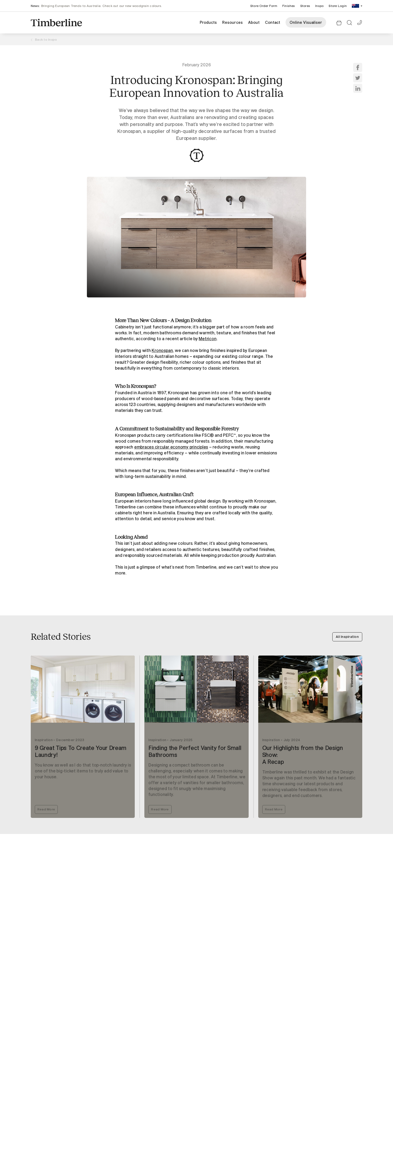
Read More (46, 809)
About (254, 22)
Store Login (338, 6)
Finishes (288, 6)
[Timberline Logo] (56, 22)
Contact (272, 22)
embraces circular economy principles (171, 447)
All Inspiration (347, 636)
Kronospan (162, 350)
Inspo (319, 6)
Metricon (207, 338)
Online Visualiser (306, 22)
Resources (232, 22)
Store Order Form (263, 6)
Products (208, 22)
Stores (305, 6)
